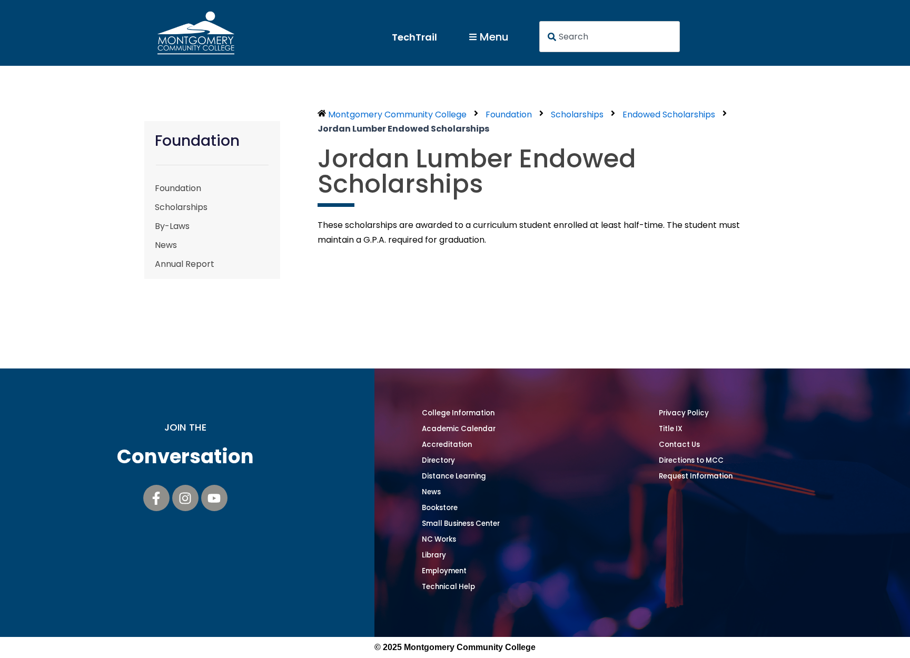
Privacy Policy (684, 413)
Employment (444, 571)
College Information (458, 413)
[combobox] (609, 36)
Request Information (696, 476)
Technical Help (448, 587)
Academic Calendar (459, 429)
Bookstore (440, 508)
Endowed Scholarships (668, 114)
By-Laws (172, 226)
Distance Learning (454, 476)
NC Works (439, 539)
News (166, 245)
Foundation (178, 188)
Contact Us (679, 445)
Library (434, 555)
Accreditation (447, 445)
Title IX (670, 429)
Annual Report (184, 264)
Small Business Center (461, 524)
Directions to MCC (691, 460)
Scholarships (181, 207)
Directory (438, 460)
